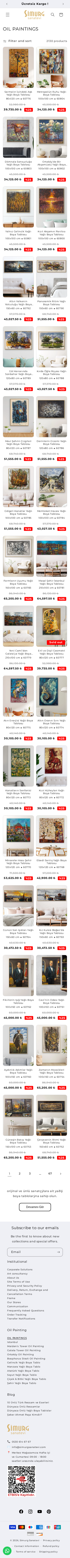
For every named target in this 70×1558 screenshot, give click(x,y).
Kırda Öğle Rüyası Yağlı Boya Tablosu (52, 372)
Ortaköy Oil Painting (20, 1354)
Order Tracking (17, 1314)
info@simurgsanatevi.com (29, 1447)
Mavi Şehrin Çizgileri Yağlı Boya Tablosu (18, 442)
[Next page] (60, 1174)
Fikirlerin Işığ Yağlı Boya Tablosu (18, 1001)
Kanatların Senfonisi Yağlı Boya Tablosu (18, 792)
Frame (11, 1298)
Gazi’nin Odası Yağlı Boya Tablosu (51, 1001)
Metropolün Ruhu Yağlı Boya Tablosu (51, 93)
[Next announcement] (63, 4)
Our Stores (14, 1302)
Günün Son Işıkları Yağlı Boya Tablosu (18, 931)
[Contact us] (7, 1551)
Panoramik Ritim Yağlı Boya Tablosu (51, 303)
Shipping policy (48, 1551)
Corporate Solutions (20, 1269)
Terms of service (26, 1551)
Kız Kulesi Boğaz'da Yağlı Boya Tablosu (51, 931)
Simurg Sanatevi (29, 1540)
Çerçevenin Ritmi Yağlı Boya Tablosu (51, 1141)
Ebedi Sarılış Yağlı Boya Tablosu (52, 862)
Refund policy (51, 1546)
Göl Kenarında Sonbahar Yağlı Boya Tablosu (18, 373)
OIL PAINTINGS (17, 1337)
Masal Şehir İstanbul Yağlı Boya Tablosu (52, 582)
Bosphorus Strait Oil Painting (26, 1358)
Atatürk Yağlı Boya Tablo (23, 1370)
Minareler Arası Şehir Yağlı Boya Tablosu (18, 862)
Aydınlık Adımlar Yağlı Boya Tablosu (18, 1071)
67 (50, 1173)
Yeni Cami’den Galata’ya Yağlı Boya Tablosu (18, 652)
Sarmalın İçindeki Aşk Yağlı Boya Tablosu (18, 93)
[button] (7, 15)
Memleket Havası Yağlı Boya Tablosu (51, 512)
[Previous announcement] (7, 4)
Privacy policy (51, 1540)
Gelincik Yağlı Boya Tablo (23, 1362)
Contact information (26, 1546)
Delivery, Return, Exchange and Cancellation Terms (27, 1291)
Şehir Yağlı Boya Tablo (21, 1383)
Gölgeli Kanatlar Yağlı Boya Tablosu (18, 512)
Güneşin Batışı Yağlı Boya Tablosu (18, 1141)
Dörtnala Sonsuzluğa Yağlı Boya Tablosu (18, 163)
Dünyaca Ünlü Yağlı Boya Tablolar (29, 1410)
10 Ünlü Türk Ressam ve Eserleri (28, 1402)
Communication (17, 1306)
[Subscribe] (58, 1252)
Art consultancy (17, 1273)
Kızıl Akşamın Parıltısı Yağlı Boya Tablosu (52, 233)
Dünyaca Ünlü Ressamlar (23, 1406)
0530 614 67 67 (21, 1441)
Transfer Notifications (21, 1318)
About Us (13, 1277)
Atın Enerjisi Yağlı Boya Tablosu (18, 722)
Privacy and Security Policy (24, 1285)
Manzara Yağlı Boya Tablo (23, 1366)
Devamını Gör (35, 1207)
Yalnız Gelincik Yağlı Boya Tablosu (18, 233)
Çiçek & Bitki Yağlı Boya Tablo (26, 1379)
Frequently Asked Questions (25, 1310)
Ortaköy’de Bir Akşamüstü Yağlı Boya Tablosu (52, 163)
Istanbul (12, 1342)
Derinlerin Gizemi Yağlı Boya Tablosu (52, 442)
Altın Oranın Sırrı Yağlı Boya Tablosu (52, 722)
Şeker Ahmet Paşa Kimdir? (24, 1414)
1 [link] (9, 1173)
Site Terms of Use (18, 1281)
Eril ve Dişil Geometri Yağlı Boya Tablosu (51, 652)
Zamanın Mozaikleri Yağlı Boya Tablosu (51, 1071)
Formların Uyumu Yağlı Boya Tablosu (18, 582)
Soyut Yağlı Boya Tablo (22, 1374)
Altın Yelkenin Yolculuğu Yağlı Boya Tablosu (18, 303)
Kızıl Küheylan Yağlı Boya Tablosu (51, 792)
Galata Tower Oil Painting (24, 1350)
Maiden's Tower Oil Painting (25, 1346)
